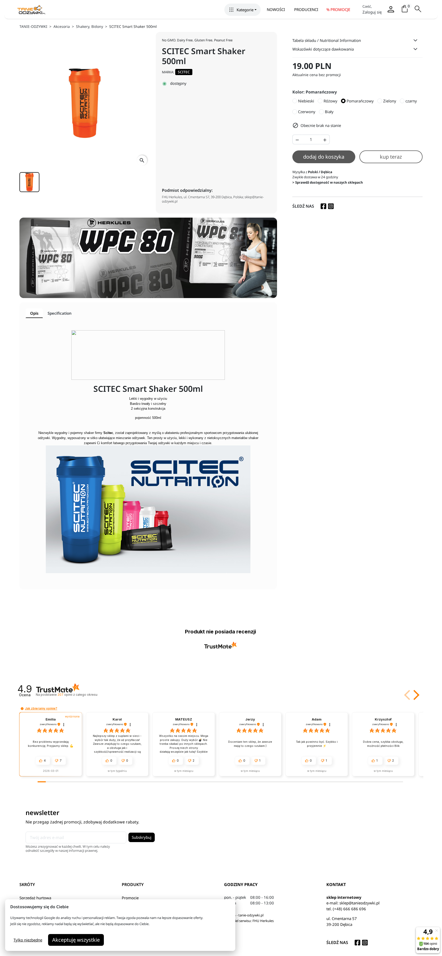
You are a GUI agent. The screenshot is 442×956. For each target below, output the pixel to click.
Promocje (130, 897)
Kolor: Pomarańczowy (314, 92)
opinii (77, 695)
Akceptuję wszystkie (76, 939)
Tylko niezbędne (28, 939)
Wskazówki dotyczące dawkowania (323, 49)
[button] (242, 10)
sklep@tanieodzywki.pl (359, 902)
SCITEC (184, 71)
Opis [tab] (34, 313)
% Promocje (338, 9)
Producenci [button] (306, 9)
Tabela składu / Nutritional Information (326, 40)
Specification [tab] (60, 313)
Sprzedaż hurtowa (35, 897)
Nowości (276, 9)
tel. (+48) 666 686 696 (346, 908)
